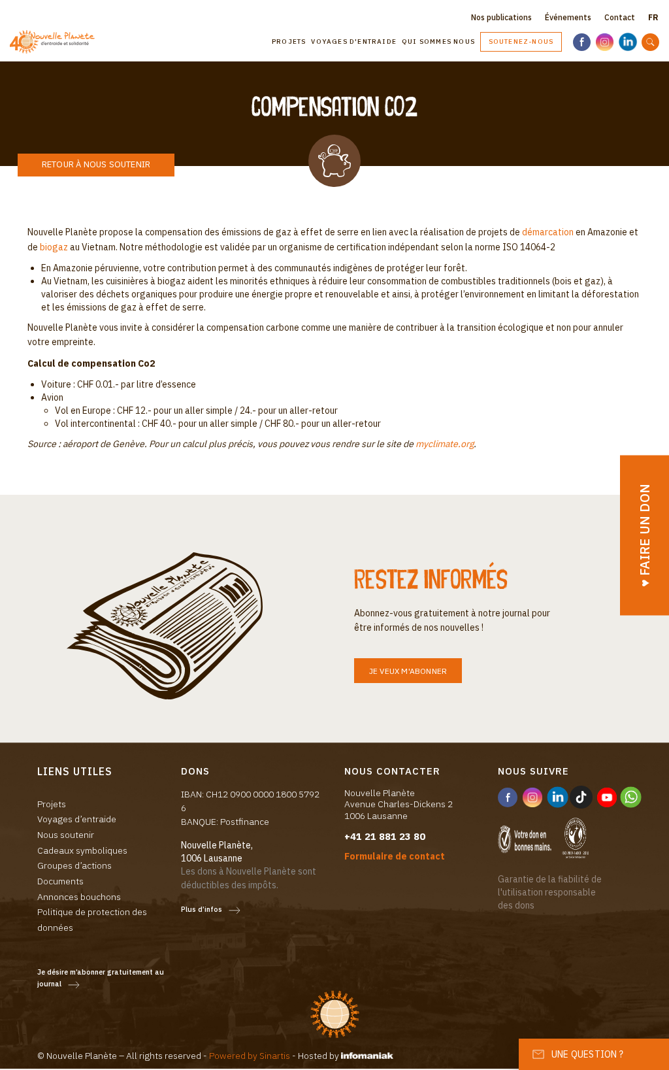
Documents (60, 881)
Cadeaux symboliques (82, 850)
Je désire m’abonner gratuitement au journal (100, 978)
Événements (568, 17)
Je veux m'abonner (408, 671)
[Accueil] (57, 42)
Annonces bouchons (79, 897)
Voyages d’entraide (76, 819)
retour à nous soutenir (96, 164)
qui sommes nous (438, 41)
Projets (289, 41)
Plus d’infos (201, 909)
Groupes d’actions (74, 865)
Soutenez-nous (521, 41)
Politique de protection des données (92, 919)
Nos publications (501, 17)
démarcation (548, 232)
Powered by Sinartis (249, 1056)
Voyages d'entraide (354, 41)
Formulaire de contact (394, 856)
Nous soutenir (65, 835)
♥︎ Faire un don (644, 535)
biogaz (54, 247)
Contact (619, 17)
